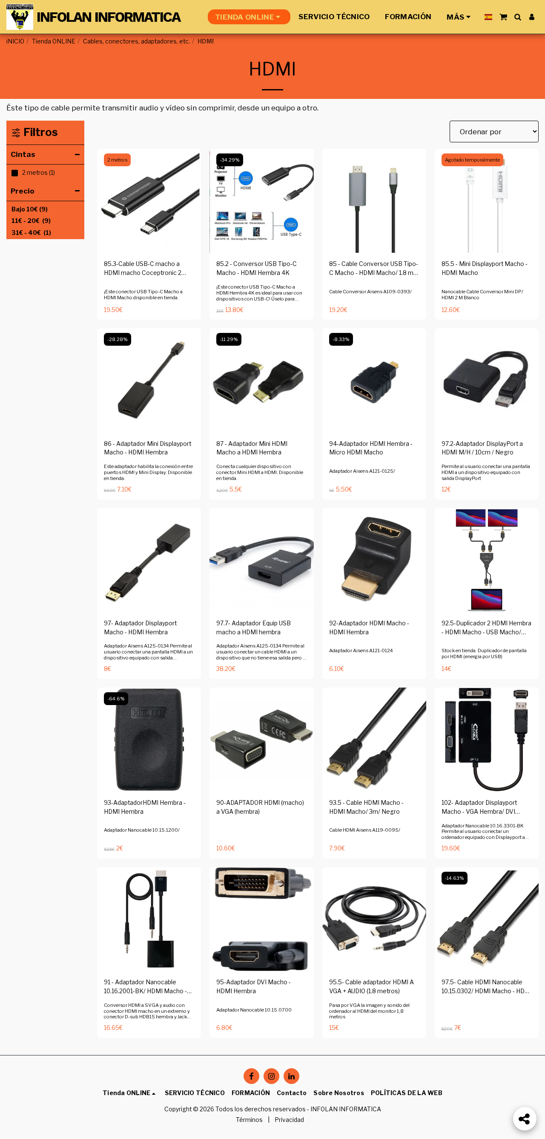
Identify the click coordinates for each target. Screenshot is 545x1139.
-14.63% (454, 878)
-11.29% (229, 339)
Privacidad (289, 1119)
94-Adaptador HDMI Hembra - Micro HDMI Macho (371, 448)
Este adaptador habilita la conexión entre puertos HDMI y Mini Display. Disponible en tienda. (148, 472)
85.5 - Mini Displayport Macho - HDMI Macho (485, 268)
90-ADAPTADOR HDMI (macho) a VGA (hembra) (260, 807)
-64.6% (116, 699)
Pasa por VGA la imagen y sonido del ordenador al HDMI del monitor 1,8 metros (369, 1011)
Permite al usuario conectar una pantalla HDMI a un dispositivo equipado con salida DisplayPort (486, 472)
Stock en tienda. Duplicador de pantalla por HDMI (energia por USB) (484, 653)
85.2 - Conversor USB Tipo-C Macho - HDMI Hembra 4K (256, 268)
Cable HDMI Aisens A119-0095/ (364, 830)
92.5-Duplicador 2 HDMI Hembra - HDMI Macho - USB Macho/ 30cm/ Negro (486, 628)
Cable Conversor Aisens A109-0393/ (370, 292)
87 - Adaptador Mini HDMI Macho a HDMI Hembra (251, 448)
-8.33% (341, 339)
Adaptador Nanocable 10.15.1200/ (142, 830)
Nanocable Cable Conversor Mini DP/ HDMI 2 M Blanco (482, 295)
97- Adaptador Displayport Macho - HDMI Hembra (140, 628)
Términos (249, 1119)
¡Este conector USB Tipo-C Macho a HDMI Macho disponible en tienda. (143, 295)
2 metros (117, 160)
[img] (149, 201)
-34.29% (230, 160)
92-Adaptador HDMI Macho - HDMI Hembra (369, 628)
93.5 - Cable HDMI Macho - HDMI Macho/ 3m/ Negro (366, 807)
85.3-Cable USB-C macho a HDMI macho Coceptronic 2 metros (142, 269)
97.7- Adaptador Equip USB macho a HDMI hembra (253, 628)
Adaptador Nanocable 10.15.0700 (254, 1010)
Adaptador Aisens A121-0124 (361, 650)
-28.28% (117, 339)
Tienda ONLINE (53, 41)
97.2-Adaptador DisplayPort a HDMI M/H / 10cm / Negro (482, 448)
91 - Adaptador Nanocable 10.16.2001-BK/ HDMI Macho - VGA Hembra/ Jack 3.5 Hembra (146, 987)
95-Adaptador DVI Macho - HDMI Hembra (253, 986)
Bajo (29, 209)
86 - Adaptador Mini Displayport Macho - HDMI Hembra (147, 448)
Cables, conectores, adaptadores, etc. (136, 41)
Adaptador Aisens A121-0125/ (362, 471)
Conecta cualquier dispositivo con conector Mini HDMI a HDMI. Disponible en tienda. (259, 472)
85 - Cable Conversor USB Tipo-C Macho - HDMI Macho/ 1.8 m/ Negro (373, 269)
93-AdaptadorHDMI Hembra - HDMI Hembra (145, 807)
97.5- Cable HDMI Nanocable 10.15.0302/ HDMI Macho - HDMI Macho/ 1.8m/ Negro (487, 987)
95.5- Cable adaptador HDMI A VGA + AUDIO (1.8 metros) (371, 986)
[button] (503, 17)
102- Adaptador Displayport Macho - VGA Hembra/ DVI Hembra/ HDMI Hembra (479, 807)
